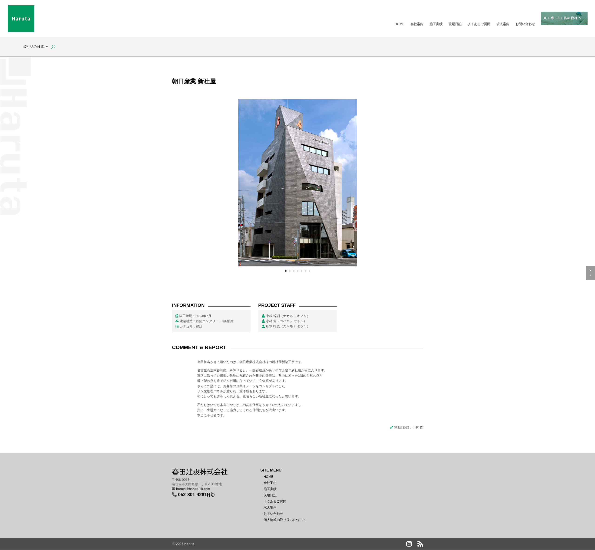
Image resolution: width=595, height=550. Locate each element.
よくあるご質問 (479, 24)
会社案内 (416, 24)
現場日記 (455, 24)
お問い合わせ (525, 24)
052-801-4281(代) (196, 494)
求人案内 (502, 24)
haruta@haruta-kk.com (193, 489)
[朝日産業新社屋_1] (297, 266)
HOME (399, 24)
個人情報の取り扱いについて (285, 520)
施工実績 (436, 24)
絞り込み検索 (33, 47)
